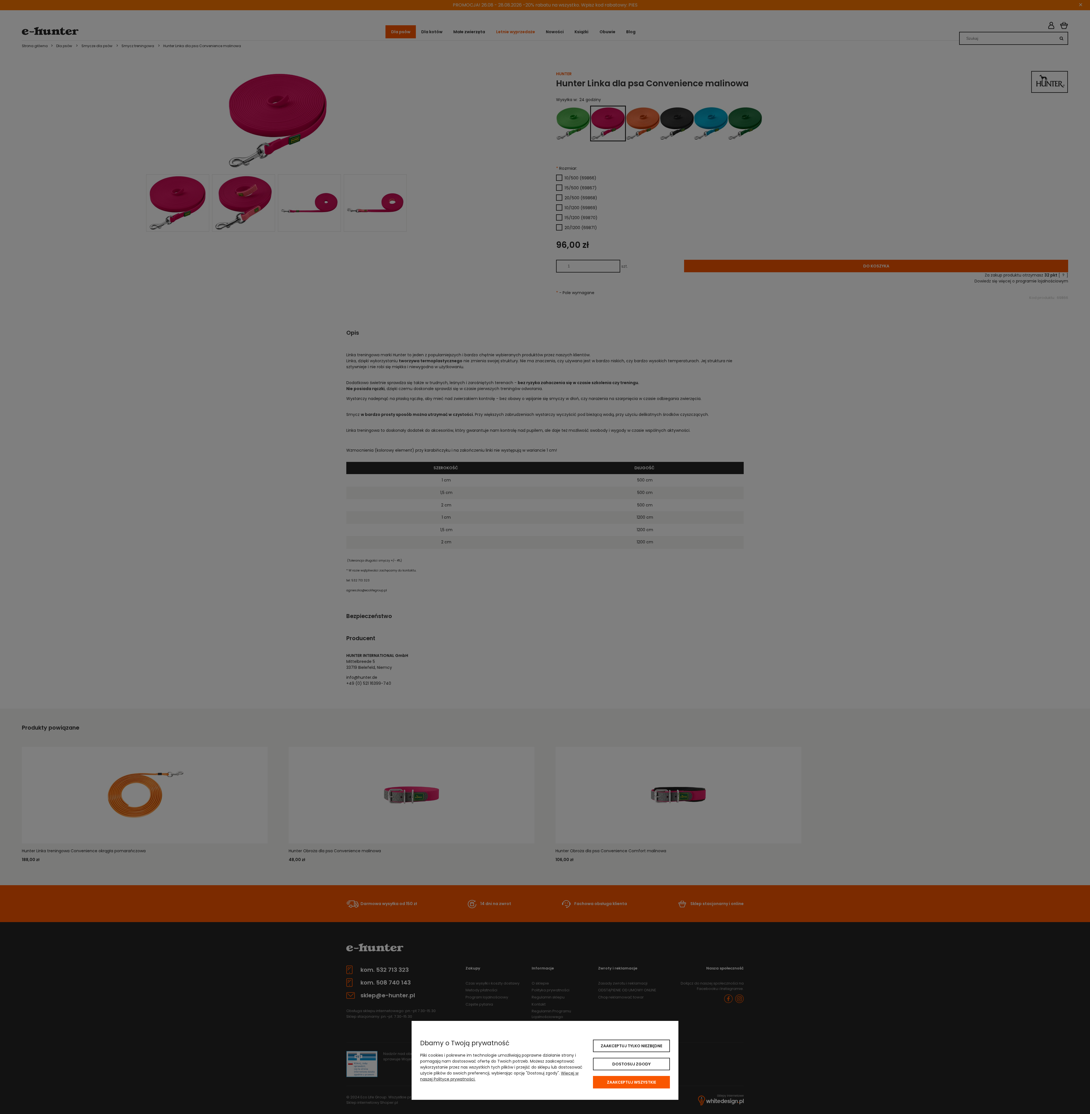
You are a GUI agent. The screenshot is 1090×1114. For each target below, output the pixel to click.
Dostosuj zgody (631, 1064)
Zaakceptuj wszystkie (631, 1082)
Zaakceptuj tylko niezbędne (631, 1046)
